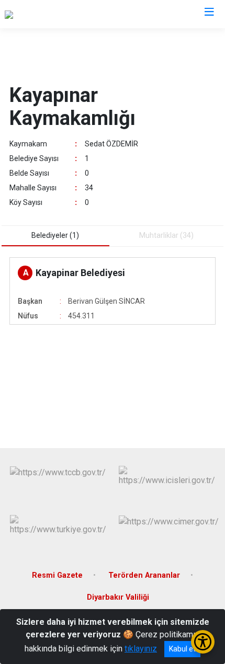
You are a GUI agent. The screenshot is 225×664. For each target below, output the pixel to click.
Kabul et (182, 649)
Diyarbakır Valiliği (118, 597)
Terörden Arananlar (144, 575)
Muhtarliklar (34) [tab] (166, 235)
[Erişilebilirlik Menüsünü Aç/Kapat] (203, 642)
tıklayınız (141, 649)
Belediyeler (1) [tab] (55, 235)
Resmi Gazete (57, 575)
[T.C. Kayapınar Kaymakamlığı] (56, 14)
